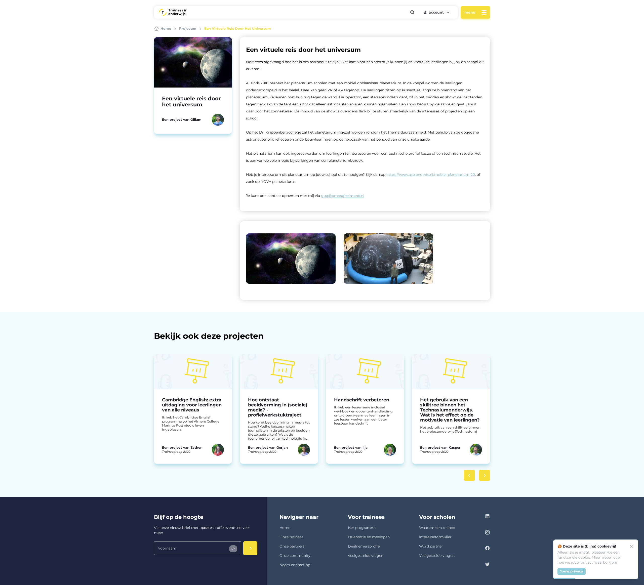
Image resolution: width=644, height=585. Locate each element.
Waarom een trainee (437, 527)
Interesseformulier (435, 537)
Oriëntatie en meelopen (369, 537)
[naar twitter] (487, 565)
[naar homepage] (173, 12)
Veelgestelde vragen (365, 555)
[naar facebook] (487, 549)
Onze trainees (291, 537)
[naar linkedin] (487, 517)
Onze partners (291, 546)
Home (284, 527)
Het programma (362, 527)
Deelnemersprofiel (364, 546)
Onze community (294, 555)
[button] (437, 12)
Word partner (431, 546)
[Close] (631, 546)
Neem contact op (294, 565)
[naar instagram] (487, 533)
